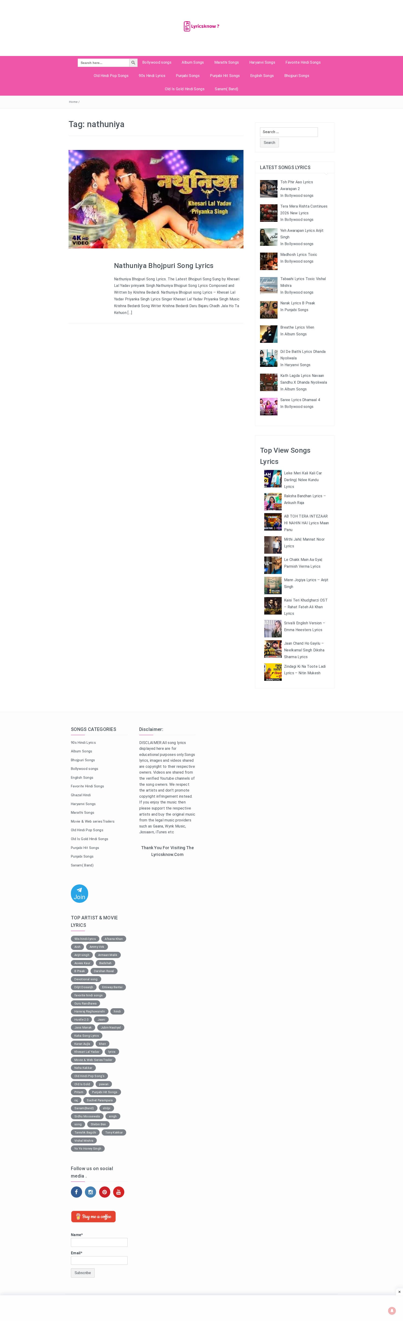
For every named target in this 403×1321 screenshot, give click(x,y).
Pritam (78, 1092)
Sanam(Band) (84, 1108)
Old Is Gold (82, 1084)
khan (102, 1044)
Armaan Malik (107, 955)
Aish (77, 947)
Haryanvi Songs (262, 62)
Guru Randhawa (85, 1003)
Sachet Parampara (100, 1100)
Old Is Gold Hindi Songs (185, 89)
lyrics (112, 1051)
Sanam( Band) (226, 89)
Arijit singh (81, 955)
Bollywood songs (156, 62)
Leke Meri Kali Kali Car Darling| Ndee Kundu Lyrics (303, 480)
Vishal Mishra (83, 1140)
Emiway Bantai (112, 987)
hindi (117, 1011)
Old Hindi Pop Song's (89, 1076)
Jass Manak (83, 1027)
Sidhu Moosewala (87, 1116)
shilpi (107, 1108)
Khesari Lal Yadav (86, 1051)
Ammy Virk (97, 947)
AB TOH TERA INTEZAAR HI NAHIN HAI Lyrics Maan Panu (306, 523)
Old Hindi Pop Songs (111, 75)
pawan (104, 1084)
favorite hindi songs (88, 995)
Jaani (101, 1019)
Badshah (105, 963)
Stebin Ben (98, 1124)
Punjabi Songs (188, 75)
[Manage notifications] (392, 1310)
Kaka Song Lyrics (86, 1035)
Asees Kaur (82, 963)
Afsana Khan (114, 939)
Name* (77, 1235)
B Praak (79, 971)
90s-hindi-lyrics (85, 939)
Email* (76, 1253)
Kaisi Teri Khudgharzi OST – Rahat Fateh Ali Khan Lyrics (306, 607)
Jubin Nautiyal (111, 1027)
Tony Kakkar (114, 1132)
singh (113, 1116)
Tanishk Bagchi (85, 1132)
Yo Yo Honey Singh (87, 1148)
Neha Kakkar (83, 1068)
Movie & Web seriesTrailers (93, 821)
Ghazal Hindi (81, 795)
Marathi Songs (226, 62)
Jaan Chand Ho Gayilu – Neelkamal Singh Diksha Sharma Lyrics (304, 650)
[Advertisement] (167, 937)
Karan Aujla (82, 1044)
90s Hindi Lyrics (152, 75)
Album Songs (193, 62)
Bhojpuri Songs (296, 75)
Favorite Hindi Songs (302, 62)
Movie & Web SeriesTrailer (93, 1060)
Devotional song (86, 979)
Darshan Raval (104, 971)
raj (76, 1100)
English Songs (262, 75)
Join (79, 896)
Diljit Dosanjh (83, 987)
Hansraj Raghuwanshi (89, 1011)
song (78, 1124)
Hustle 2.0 (81, 1019)
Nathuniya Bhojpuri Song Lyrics (164, 265)
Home (73, 102)
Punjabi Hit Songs (225, 75)
